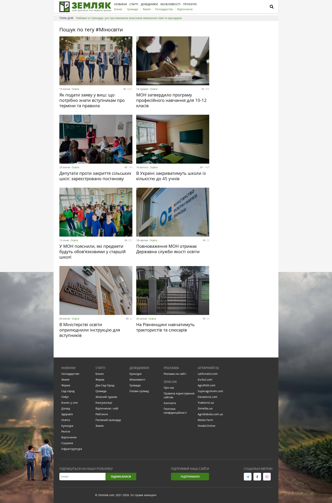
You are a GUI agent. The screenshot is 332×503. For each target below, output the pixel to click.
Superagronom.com (210, 391)
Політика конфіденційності (175, 410)
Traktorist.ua (206, 402)
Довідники (139, 368)
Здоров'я (67, 414)
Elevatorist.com (207, 397)
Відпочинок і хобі (106, 408)
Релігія (65, 431)
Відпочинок (69, 437)
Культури (135, 374)
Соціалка (67, 443)
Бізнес (99, 374)
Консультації (103, 402)
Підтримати (190, 477)
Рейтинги (101, 414)
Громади (135, 385)
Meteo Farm (205, 420)
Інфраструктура (71, 449)
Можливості (137, 379)
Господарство (70, 374)
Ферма (65, 385)
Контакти (170, 403)
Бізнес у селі (69, 402)
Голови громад (139, 391)
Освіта (75, 89)
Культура (67, 426)
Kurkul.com (205, 379)
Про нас (169, 387)
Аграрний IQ (208, 368)
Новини (68, 368)
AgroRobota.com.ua (210, 414)
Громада (100, 391)
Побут (65, 397)
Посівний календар (108, 420)
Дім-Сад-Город (104, 385)
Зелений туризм (106, 397)
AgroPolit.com (206, 385)
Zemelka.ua (205, 408)
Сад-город (68, 391)
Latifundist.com (208, 374)
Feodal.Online (206, 426)
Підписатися (121, 476)
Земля (65, 379)
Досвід (65, 408)
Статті (100, 368)
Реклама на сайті (175, 374)
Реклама (171, 368)
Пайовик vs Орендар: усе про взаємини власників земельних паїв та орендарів (129, 18)
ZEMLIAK (170, 382)
